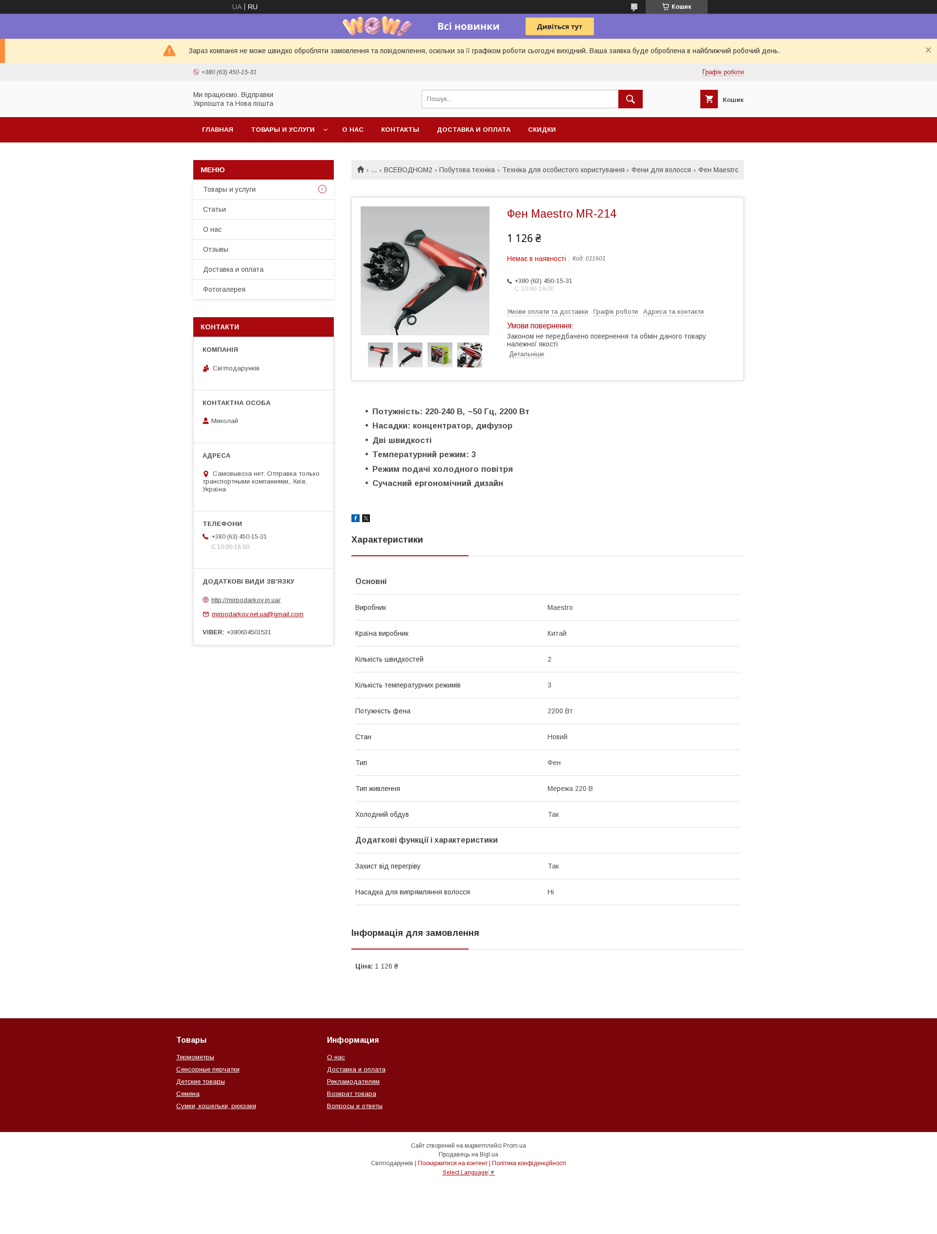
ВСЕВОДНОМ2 (408, 170)
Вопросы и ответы (355, 1106)
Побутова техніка (467, 170)
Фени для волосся (661, 170)
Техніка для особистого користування (563, 170)
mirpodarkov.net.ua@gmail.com (258, 614)
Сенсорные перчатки (208, 1069)
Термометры (195, 1057)
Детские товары (200, 1081)
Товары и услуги (283, 129)
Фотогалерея (224, 289)
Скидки (542, 129)
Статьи (214, 209)
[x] (366, 520)
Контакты (400, 129)
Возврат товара (351, 1093)
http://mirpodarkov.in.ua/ (246, 600)
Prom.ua (514, 1145)
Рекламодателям (353, 1081)
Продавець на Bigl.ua (468, 1154)
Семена (188, 1093)
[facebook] (355, 520)
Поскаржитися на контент (453, 1163)
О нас (353, 129)
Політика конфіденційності (529, 1163)
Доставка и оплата (473, 129)
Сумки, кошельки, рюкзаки (216, 1106)
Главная (217, 129)
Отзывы (215, 249)
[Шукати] (630, 99)
